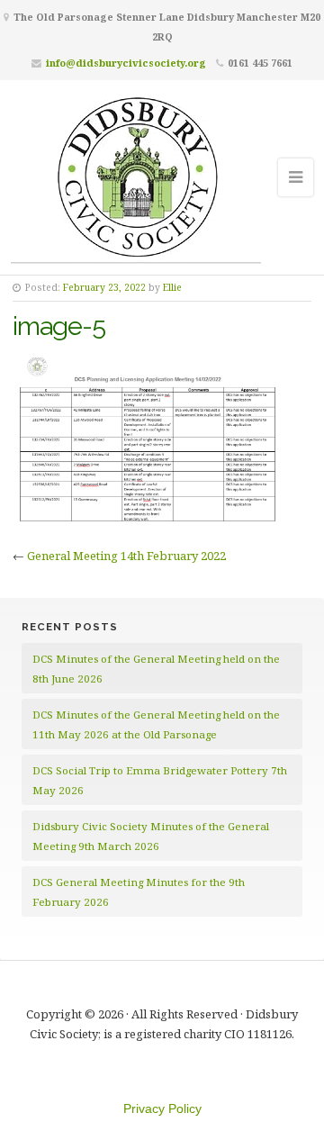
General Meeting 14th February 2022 (126, 555)
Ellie (172, 287)
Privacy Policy (162, 1108)
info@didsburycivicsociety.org (126, 62)
